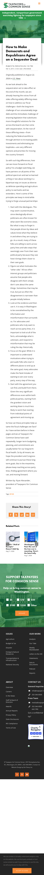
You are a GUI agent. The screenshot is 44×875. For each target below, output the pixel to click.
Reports (32, 673)
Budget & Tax (10, 66)
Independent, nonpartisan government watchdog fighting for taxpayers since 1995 (22, 15)
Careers (9, 692)
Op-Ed (12, 494)
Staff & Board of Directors (12, 701)
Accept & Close (22, 871)
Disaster (9, 648)
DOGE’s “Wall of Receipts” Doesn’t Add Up (12, 546)
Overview (9, 687)
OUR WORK (35, 634)
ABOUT (9, 682)
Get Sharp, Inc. (28, 767)
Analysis (32, 639)
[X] (16, 514)
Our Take (30, 66)
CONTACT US (34, 682)
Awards (9, 707)
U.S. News (16, 78)
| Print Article (26, 69)
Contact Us (36, 765)
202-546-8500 (37, 695)
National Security (20, 66)
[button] (7, 544)
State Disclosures (12, 719)
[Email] (33, 514)
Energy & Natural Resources (12, 653)
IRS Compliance (12, 724)
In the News (10, 696)
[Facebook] (10, 514)
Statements (33, 658)
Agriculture (10, 639)
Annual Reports (12, 711)
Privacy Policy (11, 715)
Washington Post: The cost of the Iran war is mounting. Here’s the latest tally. (31, 548)
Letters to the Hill (35, 654)
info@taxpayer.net (38, 691)
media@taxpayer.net (38, 703)
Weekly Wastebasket (34, 649)
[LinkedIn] (27, 514)
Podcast (32, 669)
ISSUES (9, 634)
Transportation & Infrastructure (12, 659)
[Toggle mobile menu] (39, 3)
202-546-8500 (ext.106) (37, 707)
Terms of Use (11, 728)
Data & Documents (33, 664)
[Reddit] (21, 514)
